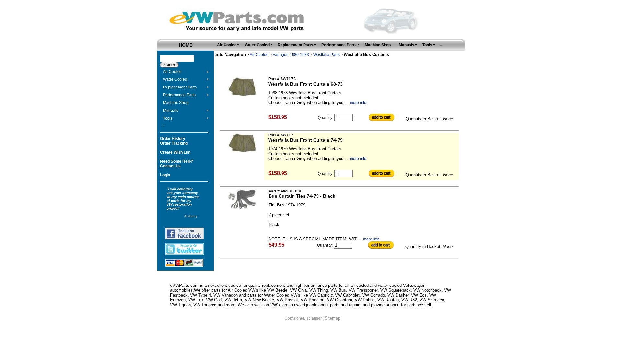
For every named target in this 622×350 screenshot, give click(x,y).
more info (358, 102)
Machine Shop (176, 102)
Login (165, 175)
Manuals (170, 110)
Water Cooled (175, 79)
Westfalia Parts (326, 54)
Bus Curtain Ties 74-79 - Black (302, 196)
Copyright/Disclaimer (303, 318)
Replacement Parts (180, 87)
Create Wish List (175, 152)
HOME (185, 45)
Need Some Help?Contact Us (176, 163)
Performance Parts (179, 95)
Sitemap (332, 318)
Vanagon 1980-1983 (291, 54)
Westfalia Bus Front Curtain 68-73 (305, 84)
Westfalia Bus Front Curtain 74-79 (305, 140)
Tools (167, 118)
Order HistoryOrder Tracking (174, 141)
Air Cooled (172, 71)
